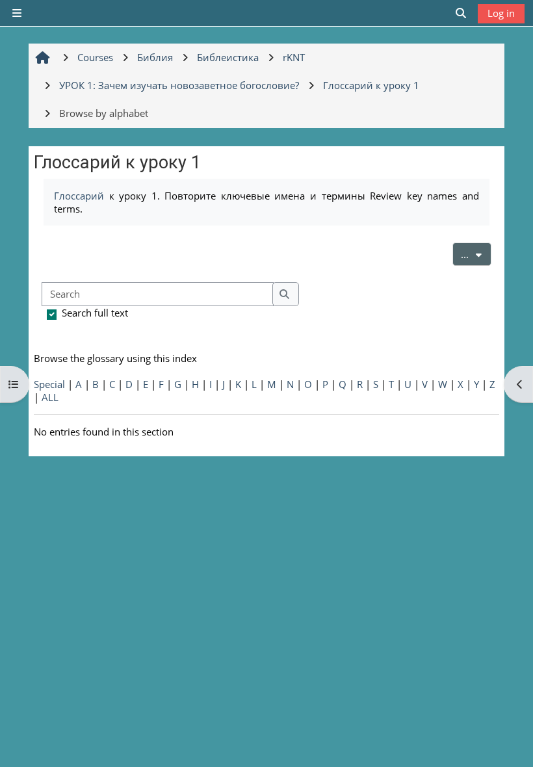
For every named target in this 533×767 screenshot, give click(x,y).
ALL (50, 397)
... (476, 254)
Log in (501, 13)
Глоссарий (79, 195)
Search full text (95, 312)
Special (49, 384)
